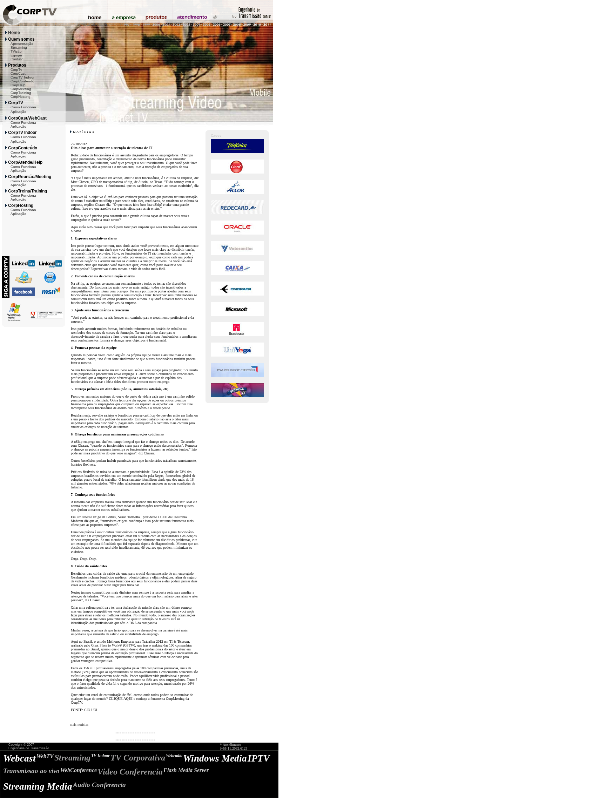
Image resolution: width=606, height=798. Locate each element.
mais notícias (79, 724)
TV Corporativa (137, 757)
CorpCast (18, 73)
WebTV (45, 756)
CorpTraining (21, 93)
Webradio (174, 755)
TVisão (16, 51)
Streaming (19, 47)
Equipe (16, 55)
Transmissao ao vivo (31, 771)
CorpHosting (21, 97)
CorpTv (16, 70)
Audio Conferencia (99, 785)
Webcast (19, 758)
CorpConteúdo (22, 81)
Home (14, 32)
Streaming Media (37, 786)
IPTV (259, 758)
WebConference (78, 770)
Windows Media (215, 758)
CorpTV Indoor (22, 77)
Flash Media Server (186, 770)
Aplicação (18, 112)
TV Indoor (100, 755)
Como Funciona (23, 107)
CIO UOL (91, 710)
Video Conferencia (130, 771)
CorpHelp (18, 85)
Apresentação (22, 44)
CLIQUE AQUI (121, 699)
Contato (17, 59)
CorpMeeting (21, 89)
